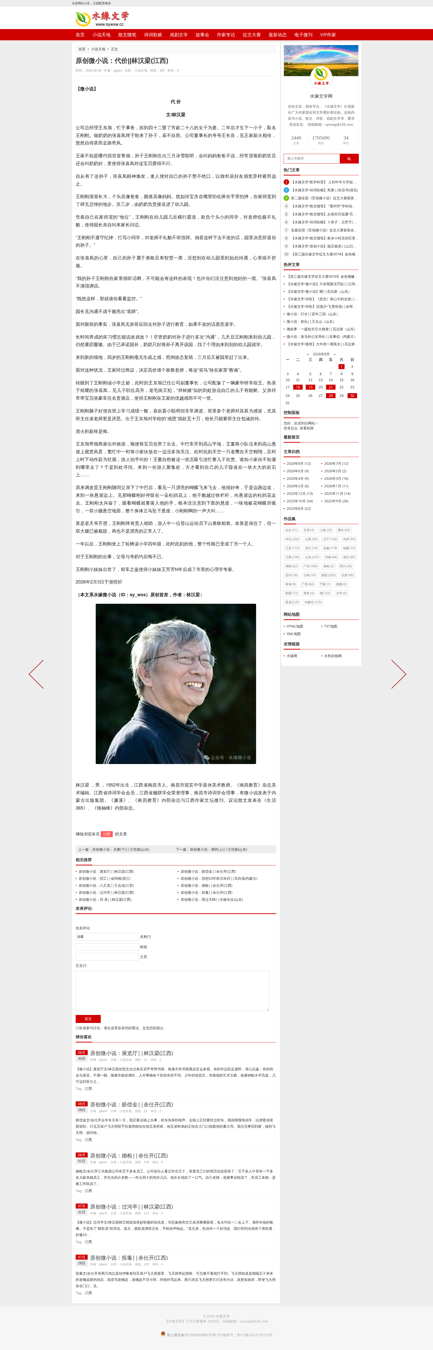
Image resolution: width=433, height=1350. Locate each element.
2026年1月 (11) (336, 486)
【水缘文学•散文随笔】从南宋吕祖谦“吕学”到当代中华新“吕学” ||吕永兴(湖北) (352, 214)
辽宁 (330, 539)
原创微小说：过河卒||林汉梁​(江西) (106, 892)
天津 (308, 530)
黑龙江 (292, 602)
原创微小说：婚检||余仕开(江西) (206, 885)
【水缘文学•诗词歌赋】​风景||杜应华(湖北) (324, 190)
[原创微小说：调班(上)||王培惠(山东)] (397, 675)
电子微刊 (303, 35)
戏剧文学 (179, 35)
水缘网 (292, 655)
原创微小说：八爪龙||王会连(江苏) (106, 885)
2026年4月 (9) (298, 478)
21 (331, 387)
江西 (106, 834)
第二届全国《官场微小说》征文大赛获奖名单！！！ (331, 198)
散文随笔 (127, 35)
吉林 (349, 539)
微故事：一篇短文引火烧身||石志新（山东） (322, 329)
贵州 (291, 575)
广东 (310, 566)
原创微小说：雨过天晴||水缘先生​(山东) (212, 899)
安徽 (330, 548)
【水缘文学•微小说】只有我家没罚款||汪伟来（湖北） (330, 283)
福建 (349, 548)
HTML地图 (295, 626)
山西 (311, 539)
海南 (328, 566)
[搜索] (349, 159)
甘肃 (347, 575)
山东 (312, 557)
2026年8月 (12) (299, 463)
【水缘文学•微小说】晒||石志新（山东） (319, 291)
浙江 (311, 548)
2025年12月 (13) (300, 493)
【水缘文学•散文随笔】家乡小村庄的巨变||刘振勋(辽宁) (335, 238)
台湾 (341, 593)
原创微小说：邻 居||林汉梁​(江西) (105, 899)
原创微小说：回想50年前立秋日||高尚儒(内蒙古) (219, 878)
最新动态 (278, 35)
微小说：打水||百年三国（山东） (313, 314)
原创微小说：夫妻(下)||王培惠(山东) (120, 849)
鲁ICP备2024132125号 (255, 1334)
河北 (292, 539)
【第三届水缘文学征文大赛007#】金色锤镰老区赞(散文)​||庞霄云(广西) (346, 254)
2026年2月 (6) (298, 486)
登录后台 (291, 428)
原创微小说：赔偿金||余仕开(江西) (208, 871)
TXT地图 (330, 626)
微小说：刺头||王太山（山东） (311, 321)
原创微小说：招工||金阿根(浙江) (104, 878)
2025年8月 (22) (299, 508)
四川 (346, 566)
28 (331, 395)
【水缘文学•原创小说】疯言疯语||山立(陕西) (326, 246)
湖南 (291, 566)
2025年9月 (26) (336, 501)
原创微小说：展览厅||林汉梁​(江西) (106, 871)
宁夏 (325, 584)
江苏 (292, 548)
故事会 (202, 35)
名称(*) (145, 937)
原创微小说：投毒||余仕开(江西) (206, 892)
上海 (326, 530)
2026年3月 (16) (336, 478)
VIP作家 (328, 35)
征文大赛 (252, 35)
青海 (290, 584)
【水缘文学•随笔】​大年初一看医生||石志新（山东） (328, 344)
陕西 (328, 575)
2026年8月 (321, 354)
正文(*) (81, 966)
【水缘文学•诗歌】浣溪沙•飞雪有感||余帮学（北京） (328, 306)
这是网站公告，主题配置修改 (91, 3)
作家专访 (226, 35)
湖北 (349, 557)
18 (298, 387)
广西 (308, 584)
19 (310, 387)
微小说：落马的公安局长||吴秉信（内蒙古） (322, 336)
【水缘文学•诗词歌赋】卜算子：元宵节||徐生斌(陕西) (333, 222)
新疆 (291, 593)
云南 (309, 575)
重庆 (344, 530)
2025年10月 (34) (300, 501)
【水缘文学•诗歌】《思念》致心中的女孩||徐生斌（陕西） (333, 298)
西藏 (341, 584)
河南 (331, 557)
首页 (80, 35)
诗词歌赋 (153, 35)
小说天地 (101, 35)
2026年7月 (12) (336, 463)
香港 (308, 593)
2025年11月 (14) (337, 493)
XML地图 (294, 633)
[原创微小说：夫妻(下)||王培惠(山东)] (37, 675)
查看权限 (307, 428)
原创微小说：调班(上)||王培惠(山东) (218, 849)
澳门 (325, 593)
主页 (143, 957)
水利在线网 (333, 655)
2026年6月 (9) (298, 471)
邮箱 (143, 947)
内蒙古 (313, 602)
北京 (291, 530)
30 (352, 395)
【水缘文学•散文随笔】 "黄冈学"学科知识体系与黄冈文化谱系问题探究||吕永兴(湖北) (358, 206)
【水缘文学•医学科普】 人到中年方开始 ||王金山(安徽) (334, 182)
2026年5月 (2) (335, 471)
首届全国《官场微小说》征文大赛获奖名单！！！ (329, 230)
